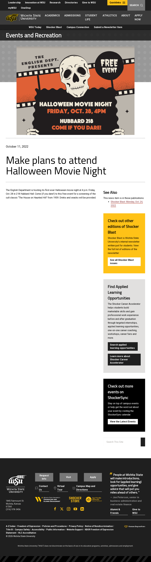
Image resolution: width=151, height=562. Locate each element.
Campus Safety (22, 529)
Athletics (110, 15)
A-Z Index (10, 526)
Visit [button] (68, 477)
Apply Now (138, 17)
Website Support (75, 529)
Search (134, 5)
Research (55, 2)
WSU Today (35, 27)
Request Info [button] (44, 477)
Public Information (55, 529)
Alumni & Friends (115, 511)
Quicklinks (115, 2)
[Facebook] (55, 509)
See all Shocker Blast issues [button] (122, 262)
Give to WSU (89, 2)
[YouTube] (75, 509)
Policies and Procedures (54, 526)
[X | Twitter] (62, 509)
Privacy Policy (76, 526)
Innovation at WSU (35, 2)
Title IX (9, 529)
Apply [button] (93, 477)
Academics (52, 15)
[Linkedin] (82, 509)
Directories (71, 2)
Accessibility (38, 529)
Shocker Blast (54, 27)
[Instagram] (68, 509)
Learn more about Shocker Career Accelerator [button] (120, 359)
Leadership (14, 2)
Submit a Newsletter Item (108, 27)
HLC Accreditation (27, 533)
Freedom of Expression (28, 526)
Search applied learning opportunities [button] (122, 346)
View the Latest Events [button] (123, 421)
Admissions (72, 15)
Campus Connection (78, 27)
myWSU (12, 7)
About (125, 15)
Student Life (91, 17)
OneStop (26, 7)
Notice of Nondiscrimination (99, 526)
